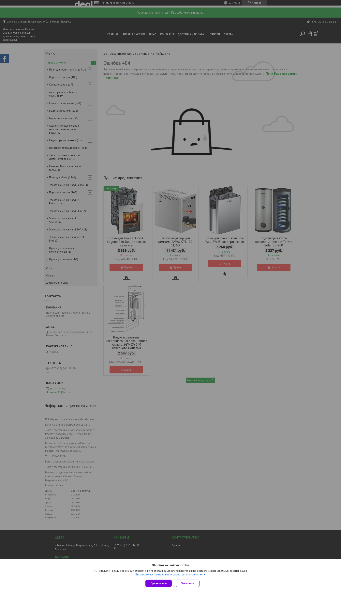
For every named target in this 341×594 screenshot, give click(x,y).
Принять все (159, 583)
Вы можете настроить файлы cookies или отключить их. (169, 574)
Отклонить (187, 583)
